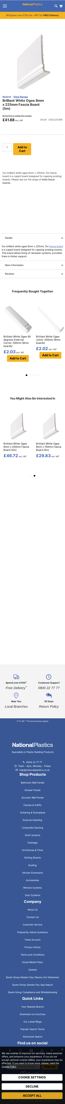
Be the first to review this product (17, 116)
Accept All (32, 1095)
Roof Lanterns (32, 835)
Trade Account (32, 939)
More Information (14, 265)
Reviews (9, 273)
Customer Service (32, 924)
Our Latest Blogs (33, 1021)
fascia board (56, 246)
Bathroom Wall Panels (32, 782)
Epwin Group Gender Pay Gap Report (32, 984)
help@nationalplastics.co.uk (34, 770)
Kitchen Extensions (32, 872)
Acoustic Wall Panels (33, 797)
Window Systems (32, 887)
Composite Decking (32, 827)
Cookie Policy (9, 1066)
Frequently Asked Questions (32, 932)
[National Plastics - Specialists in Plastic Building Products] (32, 748)
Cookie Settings (32, 1077)
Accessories (32, 880)
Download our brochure (32, 1014)
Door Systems (32, 895)
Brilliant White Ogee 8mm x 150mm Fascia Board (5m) (48, 447)
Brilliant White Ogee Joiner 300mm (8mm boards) (48, 339)
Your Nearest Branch (32, 1006)
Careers (32, 969)
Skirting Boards (32, 857)
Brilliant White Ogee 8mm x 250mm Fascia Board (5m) (16, 447)
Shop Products (32, 774)
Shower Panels (32, 790)
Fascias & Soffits (33, 805)
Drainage (33, 842)
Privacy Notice (32, 947)
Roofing (32, 865)
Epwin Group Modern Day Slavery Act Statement (32, 977)
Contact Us (32, 917)
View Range (20, 96)
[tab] (32, 237)
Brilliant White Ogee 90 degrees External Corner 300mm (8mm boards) (17, 341)
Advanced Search (32, 1036)
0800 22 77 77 (34, 762)
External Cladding (32, 820)
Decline (32, 1086)
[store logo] (32, 4)
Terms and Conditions (32, 954)
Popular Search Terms (32, 1029)
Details (8, 237)
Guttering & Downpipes (32, 812)
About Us (33, 909)
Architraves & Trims (32, 850)
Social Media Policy (32, 962)
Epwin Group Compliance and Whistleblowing (32, 992)
